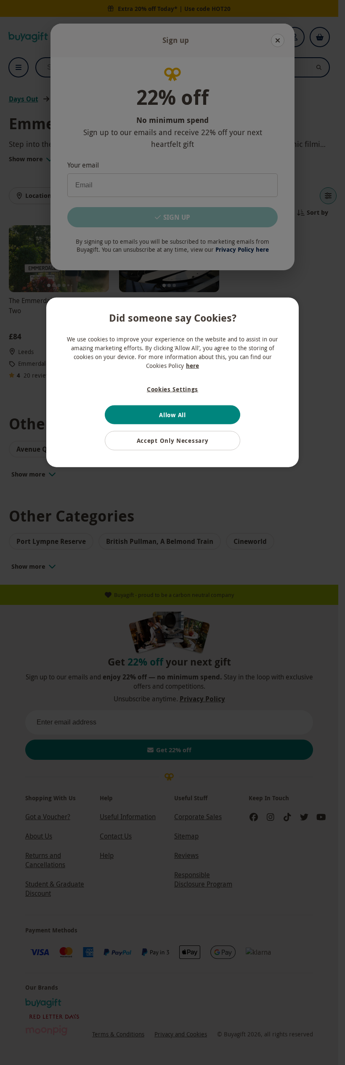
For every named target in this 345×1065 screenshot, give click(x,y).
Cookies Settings (172, 389)
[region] (172, 382)
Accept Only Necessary (173, 441)
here (192, 366)
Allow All (172, 414)
